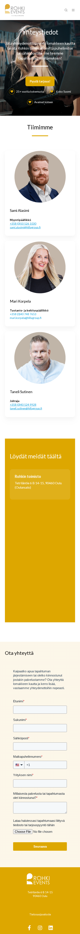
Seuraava (40, 846)
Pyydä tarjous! (40, 81)
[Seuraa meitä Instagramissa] (40, 928)
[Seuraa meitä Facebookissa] (29, 928)
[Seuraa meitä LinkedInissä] (51, 928)
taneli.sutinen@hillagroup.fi (26, 408)
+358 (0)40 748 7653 (23, 314)
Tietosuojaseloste (40, 914)
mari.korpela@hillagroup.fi (25, 318)
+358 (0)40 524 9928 (23, 404)
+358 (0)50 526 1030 (23, 223)
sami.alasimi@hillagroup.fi (25, 227)
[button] (66, 10)
